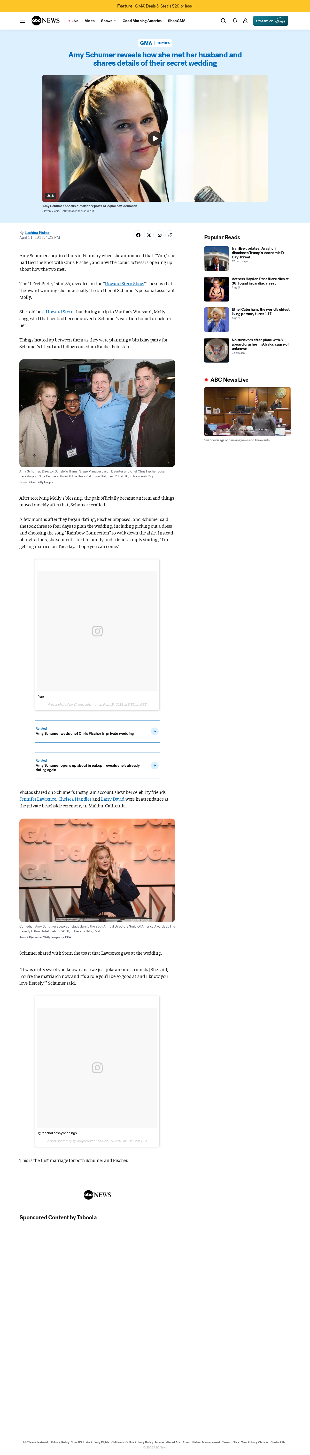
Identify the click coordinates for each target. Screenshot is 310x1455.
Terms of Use (230, 1442)
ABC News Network (36, 1442)
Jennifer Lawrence (37, 799)
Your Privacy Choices (255, 1442)
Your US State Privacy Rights (90, 1442)
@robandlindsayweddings (57, 1133)
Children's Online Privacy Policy (132, 1442)
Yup (41, 696)
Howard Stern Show (124, 283)
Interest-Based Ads (168, 1442)
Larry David (112, 799)
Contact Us (278, 1442)
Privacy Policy (60, 1442)
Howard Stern (59, 311)
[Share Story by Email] (159, 235)
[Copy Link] (170, 235)
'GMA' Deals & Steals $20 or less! (155, 6)
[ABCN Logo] (45, 20)
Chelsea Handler (74, 799)
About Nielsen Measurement (201, 1442)
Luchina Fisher (37, 232)
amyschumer (87, 704)
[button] (22, 21)
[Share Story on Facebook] (138, 235)
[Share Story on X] (149, 235)
